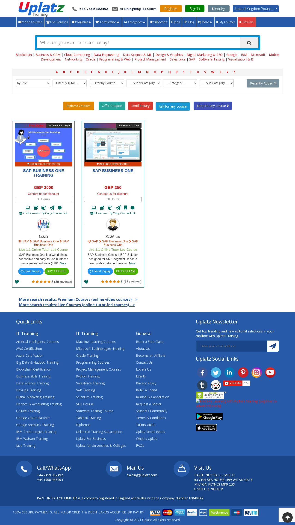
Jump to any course (212, 105)
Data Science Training (32, 383)
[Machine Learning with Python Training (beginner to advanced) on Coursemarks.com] (237, 403)
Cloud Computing (77, 54)
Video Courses (31, 22)
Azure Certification (30, 355)
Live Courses (59, 22)
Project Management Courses (98, 369)
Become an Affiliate (150, 355)
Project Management (150, 59)
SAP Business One (112, 170)
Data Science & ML (137, 54)
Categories (134, 22)
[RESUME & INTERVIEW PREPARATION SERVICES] (52, 207)
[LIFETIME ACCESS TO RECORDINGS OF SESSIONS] (27, 207)
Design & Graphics (169, 54)
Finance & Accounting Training (39, 404)
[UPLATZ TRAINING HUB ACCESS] (36, 207)
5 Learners (100, 213)
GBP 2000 (43, 187)
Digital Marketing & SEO (205, 54)
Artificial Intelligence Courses (37, 341)
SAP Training (85, 390)
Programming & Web (115, 59)
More (205, 22)
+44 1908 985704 (50, 479)
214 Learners (31, 213)
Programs (81, 22)
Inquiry (219, 8)
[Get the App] (209, 416)
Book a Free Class (149, 341)
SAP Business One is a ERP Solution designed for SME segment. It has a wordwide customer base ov (113, 259)
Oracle (90, 59)
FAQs (140, 445)
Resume (248, 22)
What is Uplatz (146, 438)
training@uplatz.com (137, 8)
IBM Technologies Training (36, 431)
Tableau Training (88, 418)
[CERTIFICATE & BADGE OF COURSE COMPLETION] (60, 207)
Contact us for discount (43, 194)
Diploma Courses (79, 106)
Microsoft (258, 54)
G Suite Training (28, 411)
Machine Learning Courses (96, 341)
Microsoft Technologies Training (100, 348)
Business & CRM (47, 54)
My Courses (227, 22)
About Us (143, 348)
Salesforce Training (90, 383)
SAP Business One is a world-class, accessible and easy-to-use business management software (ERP (43, 259)
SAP (192, 59)
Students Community (151, 411)
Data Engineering (106, 54)
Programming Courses (93, 362)
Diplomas (83, 424)
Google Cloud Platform (33, 418)
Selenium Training (89, 397)
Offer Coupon (112, 105)
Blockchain (24, 54)
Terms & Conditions (151, 418)
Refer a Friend (146, 390)
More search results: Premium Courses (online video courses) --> (78, 299)
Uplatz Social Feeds (150, 431)
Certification (108, 22)
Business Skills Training (33, 376)
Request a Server (148, 404)
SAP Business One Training (43, 173)
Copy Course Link (56, 213)
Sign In (195, 8)
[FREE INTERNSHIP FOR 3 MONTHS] (125, 207)
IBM (244, 54)
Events (141, 376)
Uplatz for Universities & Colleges (101, 445)
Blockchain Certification (33, 369)
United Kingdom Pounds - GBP (257, 8)
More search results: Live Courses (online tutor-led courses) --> (77, 304)
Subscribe (160, 22)
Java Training (25, 445)
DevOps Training (28, 390)
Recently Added (262, 83)
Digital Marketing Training (35, 397)
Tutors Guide (145, 424)
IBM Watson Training (32, 438)
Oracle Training (87, 355)
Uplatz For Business (91, 438)
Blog (190, 22)
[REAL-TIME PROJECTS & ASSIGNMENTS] (43, 207)
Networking (73, 59)
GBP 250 (112, 187)
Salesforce (178, 59)
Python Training (88, 376)
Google (231, 54)
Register (170, 8)
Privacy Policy (146, 383)
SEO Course (85, 404)
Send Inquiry (140, 105)
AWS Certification (29, 348)
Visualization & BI (241, 59)
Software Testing (211, 59)
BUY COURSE (57, 271)
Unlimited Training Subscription (99, 431)
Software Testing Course (94, 411)
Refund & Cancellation (152, 397)
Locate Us (143, 369)
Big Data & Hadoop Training (37, 362)
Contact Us (144, 362)
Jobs (176, 22)
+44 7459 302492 (93, 8)
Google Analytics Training (35, 424)
